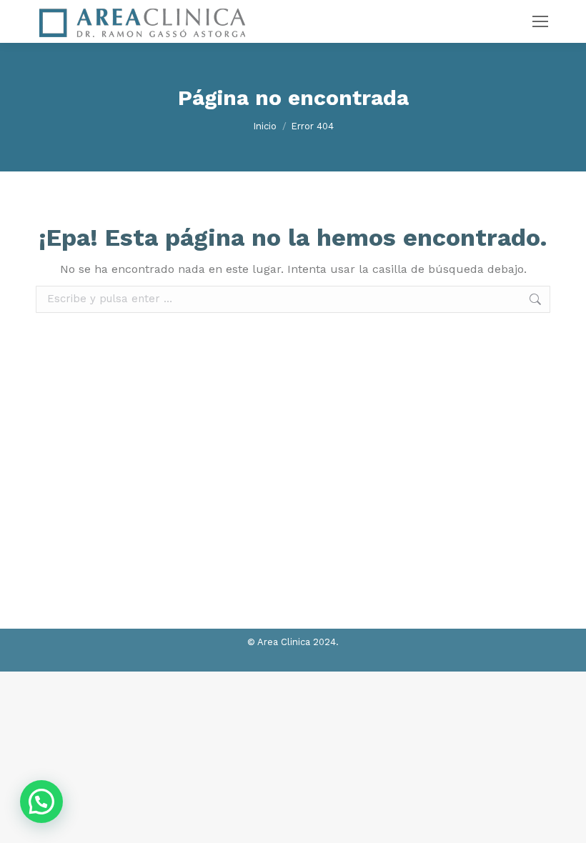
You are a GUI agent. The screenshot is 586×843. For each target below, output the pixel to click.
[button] (41, 801)
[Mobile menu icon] (540, 21)
